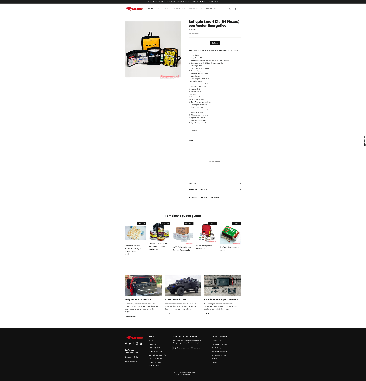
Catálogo (215, 362)
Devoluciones (216, 348)
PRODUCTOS (162, 8)
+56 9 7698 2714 (131, 352)
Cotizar (215, 43)
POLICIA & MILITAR (155, 359)
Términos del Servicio (219, 355)
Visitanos (209, 314)
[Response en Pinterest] (133, 343)
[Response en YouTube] (141, 343)
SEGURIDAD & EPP (155, 362)
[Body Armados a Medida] (143, 285)
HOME (151, 341)
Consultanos (131, 316)
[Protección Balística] (183, 285)
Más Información (172, 314)
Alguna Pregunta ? (198, 189)
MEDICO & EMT (154, 348)
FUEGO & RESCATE (155, 351)
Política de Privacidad (219, 344)
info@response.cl (131, 361)
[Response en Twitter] (130, 343)
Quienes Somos (217, 341)
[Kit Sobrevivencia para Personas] (222, 285)
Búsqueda (215, 359)
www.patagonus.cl (220, 306)
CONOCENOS (195, 8)
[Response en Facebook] (126, 343)
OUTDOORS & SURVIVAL (157, 355)
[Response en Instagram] (137, 343)
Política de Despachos (219, 351)
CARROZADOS (178, 8)
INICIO (150, 8)
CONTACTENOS (212, 8)
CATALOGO (152, 344)
